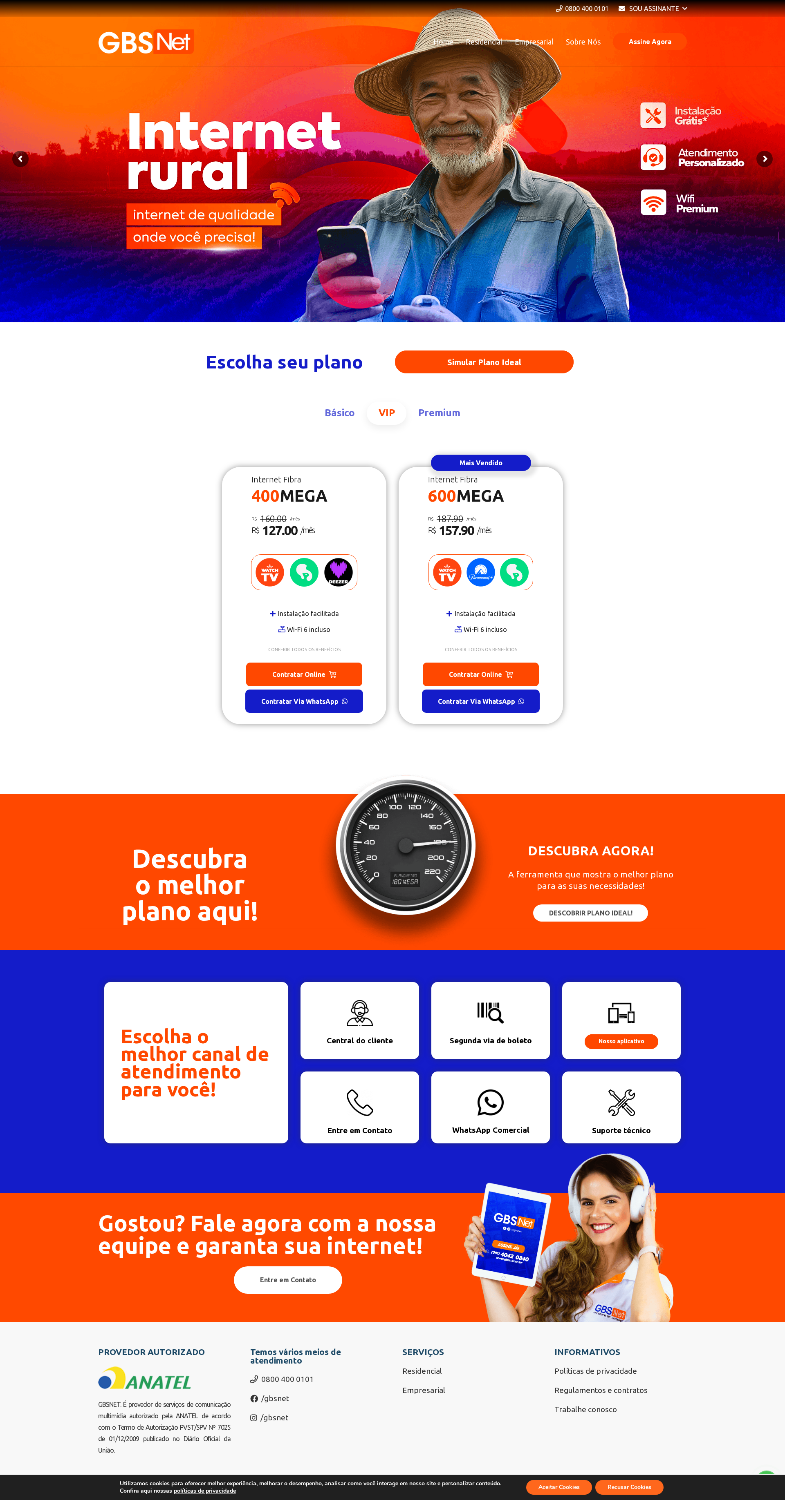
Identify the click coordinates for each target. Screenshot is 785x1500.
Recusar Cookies (629, 1487)
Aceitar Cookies (559, 1487)
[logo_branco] (146, 41)
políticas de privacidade (205, 1491)
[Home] (360, 1020)
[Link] (621, 1107)
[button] (652, 8)
